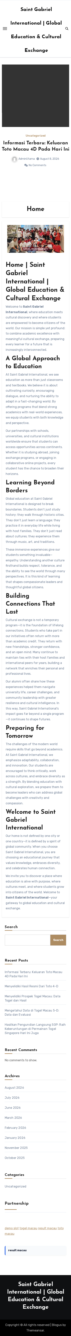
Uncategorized (35, 136)
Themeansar (35, 1330)
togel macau (28, 1228)
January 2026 (15, 1138)
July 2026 (12, 1097)
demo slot (12, 1228)
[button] (64, 132)
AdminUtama (26, 158)
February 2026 (15, 1128)
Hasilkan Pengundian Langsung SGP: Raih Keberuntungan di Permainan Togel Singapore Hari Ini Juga (35, 1029)
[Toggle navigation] (5, 28)
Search (11, 927)
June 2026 (13, 1108)
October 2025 (15, 1158)
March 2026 (13, 1118)
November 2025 (16, 1148)
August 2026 (14, 1087)
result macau (47, 1228)
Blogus (57, 1325)
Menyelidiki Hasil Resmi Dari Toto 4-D (31, 986)
